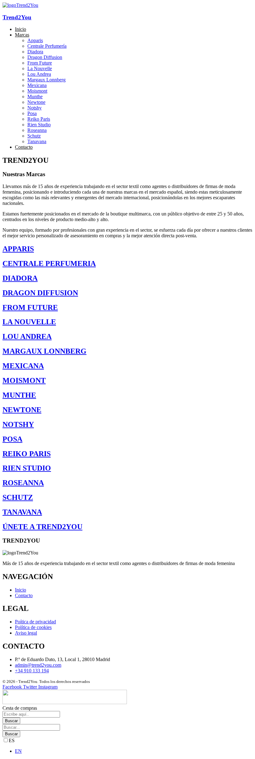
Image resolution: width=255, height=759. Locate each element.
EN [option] (18, 751)
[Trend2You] (20, 5)
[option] (134, 751)
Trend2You (16, 17)
